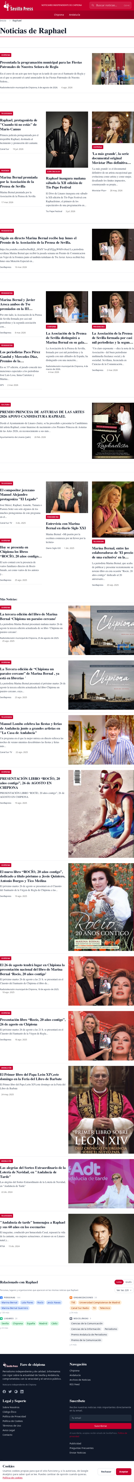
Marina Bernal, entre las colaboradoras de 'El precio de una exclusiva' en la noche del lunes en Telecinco (113, 554)
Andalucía (74, 14)
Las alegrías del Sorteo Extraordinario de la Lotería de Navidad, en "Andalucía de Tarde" (33, 1172)
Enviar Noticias (78, 1452)
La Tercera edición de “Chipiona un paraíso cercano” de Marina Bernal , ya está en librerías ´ (29, 673)
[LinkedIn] (22, 1391)
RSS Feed (75, 1384)
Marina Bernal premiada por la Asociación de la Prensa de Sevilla (19, 181)
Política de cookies (13, 1477)
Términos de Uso (12, 1425)
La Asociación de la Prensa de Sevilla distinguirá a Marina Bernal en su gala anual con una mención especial (66, 342)
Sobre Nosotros (11, 1407)
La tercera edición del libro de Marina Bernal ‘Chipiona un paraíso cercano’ (28, 616)
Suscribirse (100, 1425)
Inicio (3, 20)
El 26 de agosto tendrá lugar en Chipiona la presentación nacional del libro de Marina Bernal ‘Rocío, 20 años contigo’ (32, 969)
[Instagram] (16, 1391)
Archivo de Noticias (80, 1379)
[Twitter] (10, 1391)
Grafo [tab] (129, 1282)
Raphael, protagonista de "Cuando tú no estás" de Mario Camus (18, 124)
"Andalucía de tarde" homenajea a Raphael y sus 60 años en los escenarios (32, 1224)
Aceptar (123, 1471)
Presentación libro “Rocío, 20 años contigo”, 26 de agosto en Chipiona (33, 1022)
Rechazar (106, 1471)
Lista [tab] (119, 1282)
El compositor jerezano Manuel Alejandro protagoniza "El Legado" (19, 494)
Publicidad (75, 1443)
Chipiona (59, 14)
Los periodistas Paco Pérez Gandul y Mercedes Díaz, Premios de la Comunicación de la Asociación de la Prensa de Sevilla (20, 363)
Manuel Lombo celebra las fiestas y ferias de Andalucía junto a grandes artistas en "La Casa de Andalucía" (31, 728)
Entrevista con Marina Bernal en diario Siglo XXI (66, 526)
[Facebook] (4, 1391)
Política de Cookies (13, 1421)
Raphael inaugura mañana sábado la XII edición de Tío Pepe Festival (65, 182)
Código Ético (9, 1411)
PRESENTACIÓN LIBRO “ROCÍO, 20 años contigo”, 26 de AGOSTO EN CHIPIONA (30, 783)
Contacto (7, 1434)
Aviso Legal (9, 1430)
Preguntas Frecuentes (82, 1448)
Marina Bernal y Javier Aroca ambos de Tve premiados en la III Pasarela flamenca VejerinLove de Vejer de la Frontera (19, 311)
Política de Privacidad (14, 1416)
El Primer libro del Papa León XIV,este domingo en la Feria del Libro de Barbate (31, 1077)
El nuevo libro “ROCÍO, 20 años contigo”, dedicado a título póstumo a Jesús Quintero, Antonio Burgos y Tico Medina (32, 876)
